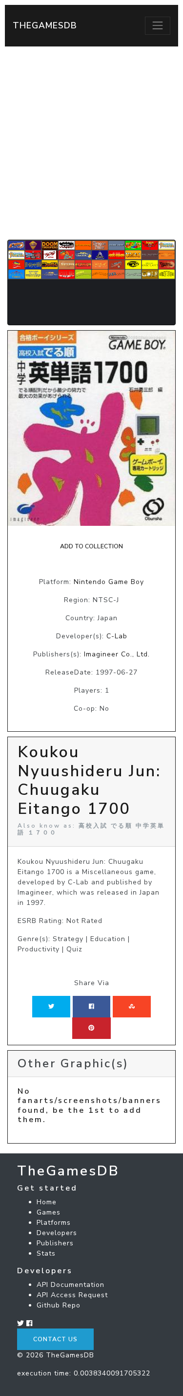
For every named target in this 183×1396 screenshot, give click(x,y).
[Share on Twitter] (51, 1006)
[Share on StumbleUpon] (132, 1006)
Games (49, 1212)
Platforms (54, 1222)
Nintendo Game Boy (109, 581)
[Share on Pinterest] (91, 1028)
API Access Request (72, 1295)
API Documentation (70, 1284)
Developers (57, 1233)
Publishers (55, 1243)
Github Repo (59, 1305)
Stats (46, 1253)
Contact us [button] (55, 1339)
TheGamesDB (45, 25)
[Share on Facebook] (91, 1006)
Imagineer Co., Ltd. (117, 654)
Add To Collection (91, 546)
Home (47, 1202)
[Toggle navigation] (157, 25)
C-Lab (116, 636)
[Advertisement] (91, 143)
